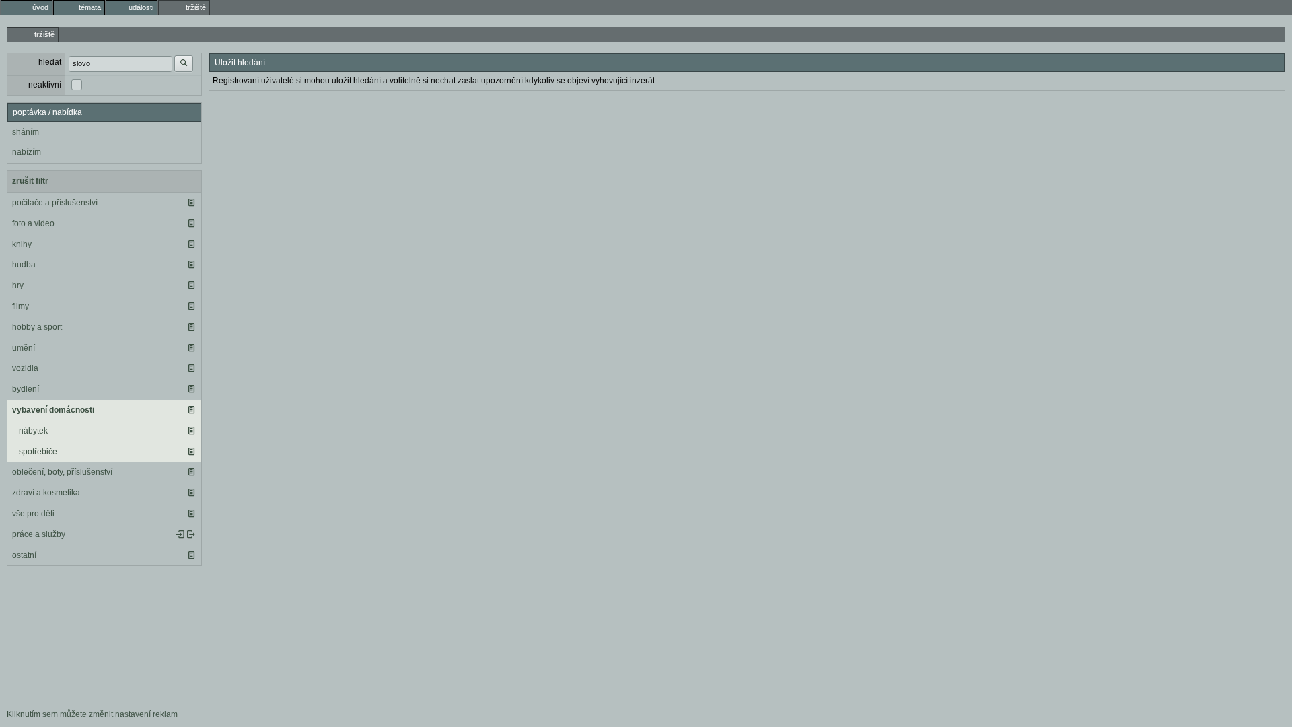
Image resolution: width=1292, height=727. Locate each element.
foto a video (33, 223)
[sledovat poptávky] (180, 534)
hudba (24, 264)
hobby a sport (37, 327)
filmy (20, 306)
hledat (49, 62)
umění (23, 348)
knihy (22, 244)
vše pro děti (33, 513)
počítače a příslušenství (55, 202)
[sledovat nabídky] (191, 534)
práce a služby (38, 534)
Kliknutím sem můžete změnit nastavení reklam (92, 714)
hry (18, 285)
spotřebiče (38, 451)
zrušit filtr (30, 181)
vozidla (25, 368)
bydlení (25, 389)
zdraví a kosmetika (46, 492)
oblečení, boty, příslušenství (62, 472)
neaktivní (44, 85)
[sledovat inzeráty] (191, 202)
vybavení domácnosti (53, 410)
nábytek (33, 431)
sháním (25, 132)
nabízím (26, 152)
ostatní (24, 555)
